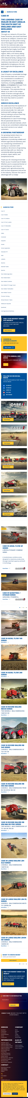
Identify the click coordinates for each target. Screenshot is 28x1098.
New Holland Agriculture (6, 274)
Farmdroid (3, 237)
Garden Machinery (5, 1034)
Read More (5, 568)
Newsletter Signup (5, 1042)
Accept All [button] (15, 1093)
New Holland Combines (6, 281)
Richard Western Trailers (6, 300)
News (16, 1032)
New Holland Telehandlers (7, 288)
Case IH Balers (4, 214)
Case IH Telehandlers (6, 226)
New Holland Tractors (6, 292)
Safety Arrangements (5, 1048)
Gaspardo (3, 240)
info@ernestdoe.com (5, 1080)
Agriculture (12, 12)
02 (23, 607)
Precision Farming (5, 296)
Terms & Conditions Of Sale (6, 1045)
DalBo (2, 233)
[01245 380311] (22, 4)
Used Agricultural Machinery (7, 311)
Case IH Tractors (5, 229)
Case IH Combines (5, 218)
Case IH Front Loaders (6, 222)
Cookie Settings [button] (7, 1093)
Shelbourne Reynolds (6, 303)
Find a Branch (12, 960)
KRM (2, 255)
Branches (17, 1031)
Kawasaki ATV (4, 251)
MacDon (3, 263)
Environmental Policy (5, 1050)
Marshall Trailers (5, 266)
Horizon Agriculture (5, 248)
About (16, 1030)
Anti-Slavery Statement (5, 1053)
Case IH (3, 211)
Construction (3, 1031)
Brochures (17, 1035)
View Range (7, 419)
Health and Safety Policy (6, 1044)
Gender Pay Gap (4, 1056)
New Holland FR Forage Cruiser (8, 285)
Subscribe (13, 1005)
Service (2, 1035)
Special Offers (18, 1037)
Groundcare (3, 1032)
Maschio (3, 270)
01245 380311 (4, 1075)
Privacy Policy (4, 1051)
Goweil (2, 244)
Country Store (4, 1037)
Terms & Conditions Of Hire (6, 1047)
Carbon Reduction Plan (5, 1054)
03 (26, 607)
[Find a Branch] (17, 4)
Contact (16, 1034)
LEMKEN (3, 259)
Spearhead (3, 307)
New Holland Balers (5, 277)
